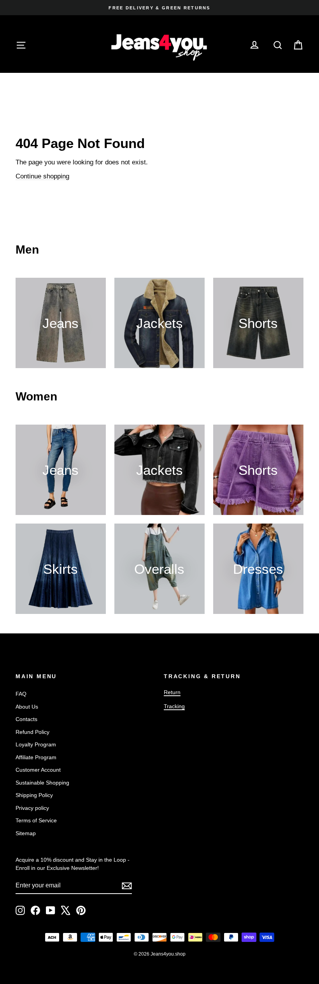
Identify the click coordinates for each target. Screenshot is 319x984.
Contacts (26, 719)
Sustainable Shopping (42, 782)
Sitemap (26, 833)
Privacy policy (32, 808)
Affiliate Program (36, 757)
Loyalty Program (36, 744)
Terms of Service (36, 820)
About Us (27, 707)
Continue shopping (42, 176)
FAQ (21, 694)
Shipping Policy (34, 795)
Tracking (174, 706)
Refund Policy (32, 732)
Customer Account (38, 770)
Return (172, 692)
